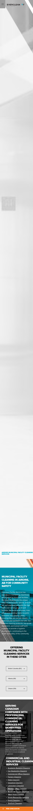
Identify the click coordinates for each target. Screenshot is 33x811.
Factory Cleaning (14, 777)
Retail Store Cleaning (16, 794)
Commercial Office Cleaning (19, 774)
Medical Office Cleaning (17, 789)
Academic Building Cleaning (19, 768)
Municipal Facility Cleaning (18, 791)
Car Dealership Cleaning (17, 771)
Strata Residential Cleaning (18, 797)
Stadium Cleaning (15, 803)
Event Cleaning (14, 800)
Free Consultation (13, 808)
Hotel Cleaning (13, 780)
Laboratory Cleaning (16, 786)
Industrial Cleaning (15, 783)
